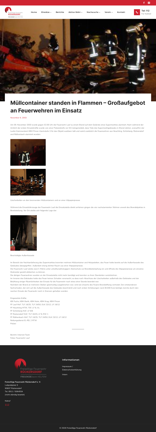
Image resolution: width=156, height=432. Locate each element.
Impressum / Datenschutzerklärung (71, 368)
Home (34, 12)
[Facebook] (144, 3)
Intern (64, 374)
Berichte (60, 12)
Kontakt (121, 12)
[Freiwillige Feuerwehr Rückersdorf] (14, 12)
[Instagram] (149, 3)
